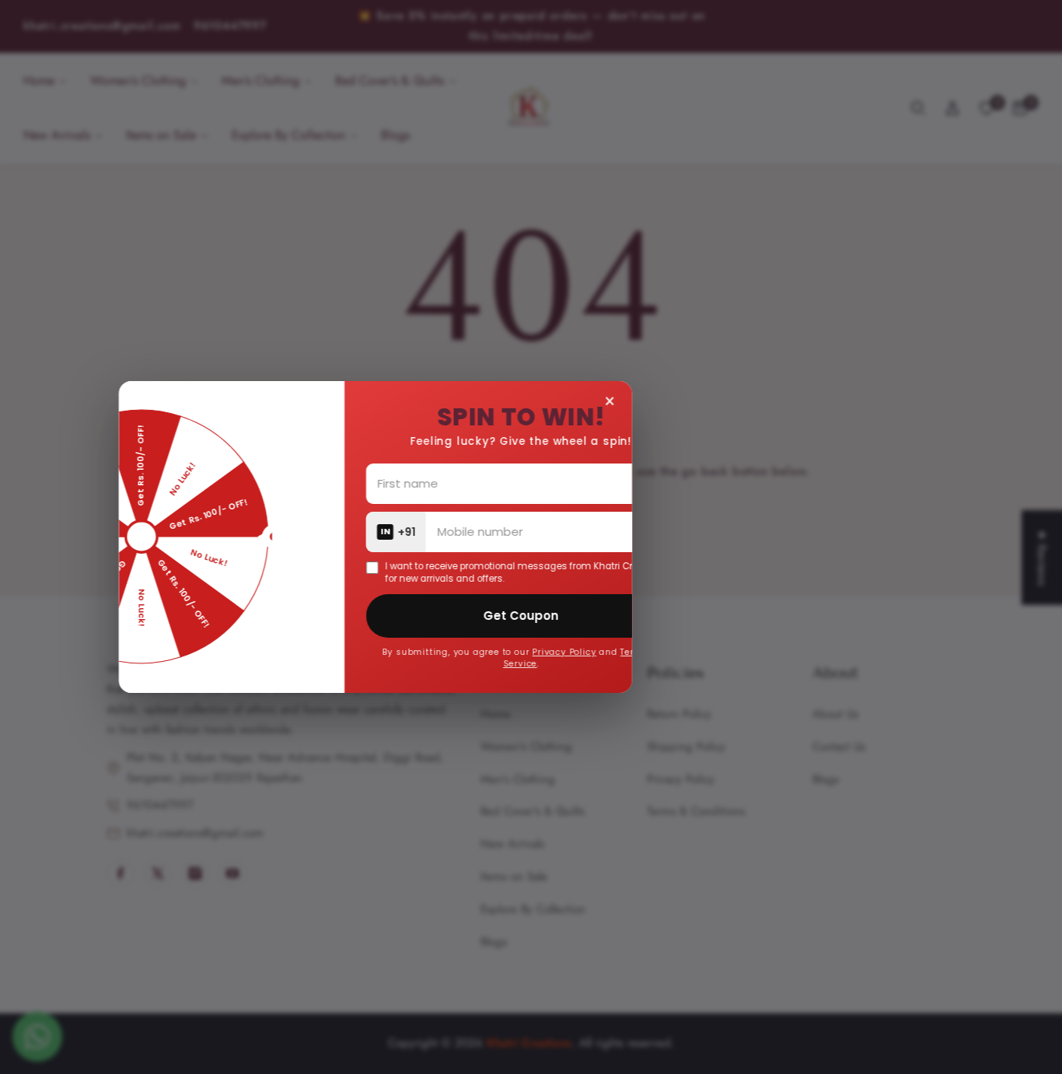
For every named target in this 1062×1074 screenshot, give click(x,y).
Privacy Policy (651, 652)
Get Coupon (607, 615)
